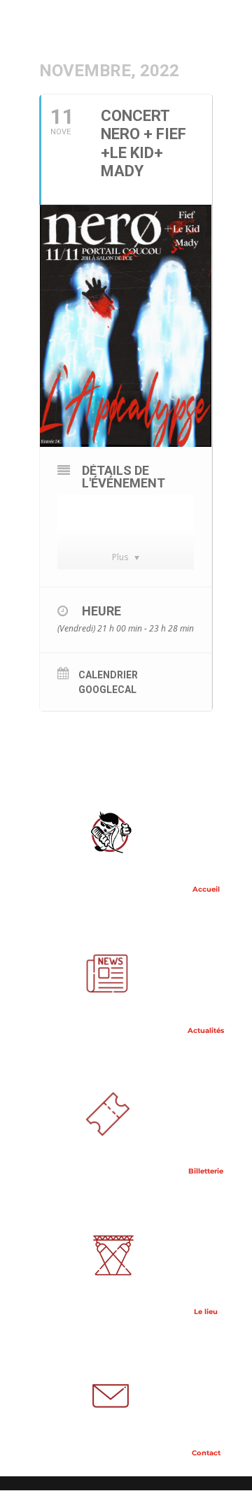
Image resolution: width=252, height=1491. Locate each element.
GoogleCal (107, 689)
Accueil (205, 889)
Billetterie (204, 1171)
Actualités (205, 1030)
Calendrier (108, 674)
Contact (205, 1452)
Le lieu (205, 1311)
